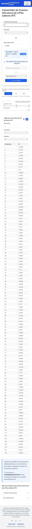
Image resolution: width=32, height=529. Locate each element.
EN (12, 520)
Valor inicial (7, 123)
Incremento (7, 129)
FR (20, 520)
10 (16, 93)
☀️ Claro (27, 3)
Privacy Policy (11, 524)
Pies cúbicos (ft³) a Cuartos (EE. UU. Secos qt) (17, 62)
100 (24, 93)
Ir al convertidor (16, 80)
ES (16, 520)
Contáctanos (20, 524)
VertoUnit (5, 3)
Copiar (24, 54)
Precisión (6, 136)
